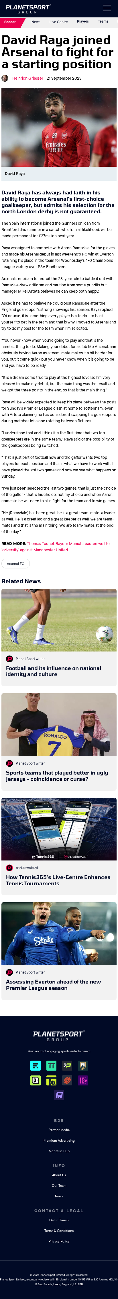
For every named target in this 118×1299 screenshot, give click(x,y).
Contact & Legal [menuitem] (59, 1210)
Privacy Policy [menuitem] (59, 1241)
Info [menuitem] (59, 1165)
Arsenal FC (15, 564)
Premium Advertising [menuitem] (59, 1141)
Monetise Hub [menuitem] (59, 1151)
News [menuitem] (59, 1196)
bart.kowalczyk (27, 868)
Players (83, 21)
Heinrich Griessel (27, 78)
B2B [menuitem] (59, 1120)
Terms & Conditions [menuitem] (59, 1231)
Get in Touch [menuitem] (59, 1220)
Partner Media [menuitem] (59, 1130)
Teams (103, 21)
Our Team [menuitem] (59, 1186)
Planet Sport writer (30, 659)
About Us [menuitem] (59, 1175)
